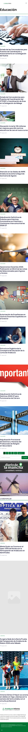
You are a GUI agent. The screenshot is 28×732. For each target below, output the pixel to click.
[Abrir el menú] (26, 3)
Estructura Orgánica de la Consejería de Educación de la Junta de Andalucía (12, 350)
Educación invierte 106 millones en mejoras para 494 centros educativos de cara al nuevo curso (14, 128)
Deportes (2, 543)
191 (15, 453)
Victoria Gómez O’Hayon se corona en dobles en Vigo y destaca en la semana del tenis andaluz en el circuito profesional (14, 698)
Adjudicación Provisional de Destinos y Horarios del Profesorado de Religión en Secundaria (10, 442)
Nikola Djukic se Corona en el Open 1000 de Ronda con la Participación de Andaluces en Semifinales (12, 549)
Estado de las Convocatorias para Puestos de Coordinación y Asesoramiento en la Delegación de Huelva (13, 52)
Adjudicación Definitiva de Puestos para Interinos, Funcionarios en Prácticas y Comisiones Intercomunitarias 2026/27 (12, 221)
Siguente (20, 453)
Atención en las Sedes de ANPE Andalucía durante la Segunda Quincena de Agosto (12, 173)
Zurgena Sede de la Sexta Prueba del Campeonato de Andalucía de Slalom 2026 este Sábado (13, 641)
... (12, 453)
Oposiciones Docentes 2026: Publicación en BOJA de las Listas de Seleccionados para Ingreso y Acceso (13, 270)
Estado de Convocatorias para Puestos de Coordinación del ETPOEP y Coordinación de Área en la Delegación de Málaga (13, 100)
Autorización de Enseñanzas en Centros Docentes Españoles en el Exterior (13, 316)
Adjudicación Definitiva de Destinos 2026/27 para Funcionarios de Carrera (10, 396)
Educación (2, 46)
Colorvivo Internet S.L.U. (13, 724)
